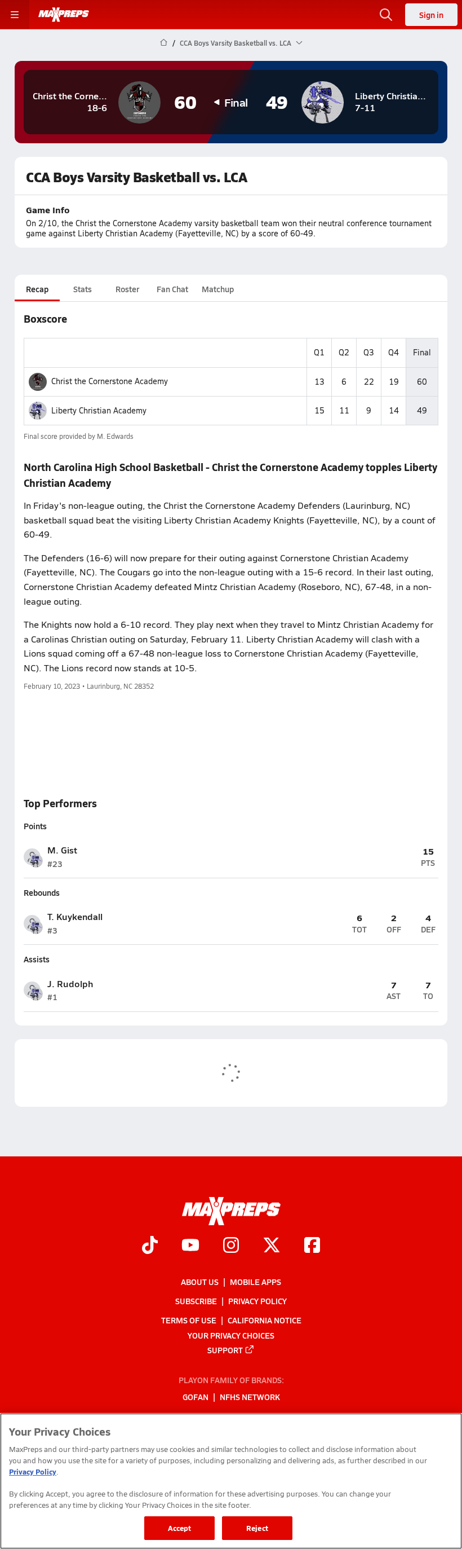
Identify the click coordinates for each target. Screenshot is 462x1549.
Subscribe (196, 1300)
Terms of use (188, 1320)
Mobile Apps (255, 1281)
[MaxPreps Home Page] (163, 43)
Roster (127, 288)
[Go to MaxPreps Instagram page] (231, 1246)
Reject (257, 1527)
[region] (231, 1481)
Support (225, 1349)
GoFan (195, 1396)
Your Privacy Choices (231, 1335)
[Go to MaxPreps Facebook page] (312, 1246)
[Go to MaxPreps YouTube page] (190, 1246)
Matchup (218, 288)
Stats (82, 288)
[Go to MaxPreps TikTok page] (150, 1246)
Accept (180, 1527)
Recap (37, 288)
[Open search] (386, 14)
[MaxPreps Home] (63, 14)
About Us (200, 1281)
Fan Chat (172, 288)
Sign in (431, 14)
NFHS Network (250, 1396)
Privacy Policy (257, 1300)
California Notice (264, 1320)
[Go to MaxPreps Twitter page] (272, 1246)
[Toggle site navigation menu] (14, 14)
